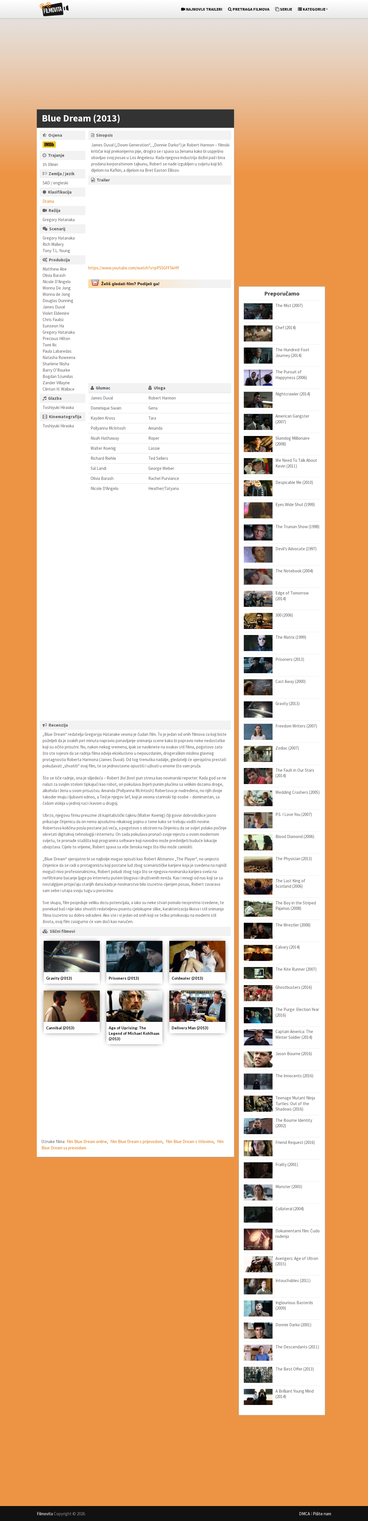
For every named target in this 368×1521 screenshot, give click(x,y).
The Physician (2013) (293, 858)
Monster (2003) (288, 1186)
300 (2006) (284, 615)
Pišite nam (322, 1513)
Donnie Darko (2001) (293, 1324)
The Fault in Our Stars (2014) (294, 773)
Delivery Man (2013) (190, 1028)
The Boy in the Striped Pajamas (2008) (295, 905)
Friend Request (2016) (295, 1142)
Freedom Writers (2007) (296, 726)
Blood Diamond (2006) (294, 836)
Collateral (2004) (289, 1208)
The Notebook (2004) (294, 571)
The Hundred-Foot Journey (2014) (292, 352)
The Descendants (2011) (297, 1347)
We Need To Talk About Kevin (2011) (296, 463)
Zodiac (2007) (287, 748)
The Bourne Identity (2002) (293, 1123)
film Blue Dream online (87, 1141)
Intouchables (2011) (292, 1280)
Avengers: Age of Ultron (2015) (296, 1261)
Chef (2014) (285, 327)
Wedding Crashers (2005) (297, 792)
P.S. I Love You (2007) (293, 814)
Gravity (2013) (59, 978)
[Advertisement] (181, 65)
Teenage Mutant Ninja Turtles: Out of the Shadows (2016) (295, 1103)
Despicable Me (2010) (294, 482)
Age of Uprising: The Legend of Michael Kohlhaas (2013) (134, 1033)
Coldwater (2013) (187, 978)
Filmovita (45, 1513)
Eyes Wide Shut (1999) (295, 504)
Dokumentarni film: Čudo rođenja (297, 1233)
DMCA (304, 1513)
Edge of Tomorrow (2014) (292, 595)
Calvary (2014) (287, 947)
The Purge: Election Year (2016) (297, 1012)
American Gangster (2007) (292, 418)
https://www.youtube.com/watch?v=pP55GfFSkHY (133, 268)
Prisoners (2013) (124, 978)
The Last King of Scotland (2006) (290, 883)
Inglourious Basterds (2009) (294, 1305)
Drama (48, 201)
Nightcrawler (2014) (292, 394)
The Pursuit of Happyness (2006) (291, 374)
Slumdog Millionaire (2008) (292, 441)
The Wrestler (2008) (292, 925)
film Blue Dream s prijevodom (136, 1141)
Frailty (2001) (286, 1164)
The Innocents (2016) (294, 1075)
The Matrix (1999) (290, 637)
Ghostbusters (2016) (293, 987)
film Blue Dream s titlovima (190, 1141)
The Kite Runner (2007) (296, 969)
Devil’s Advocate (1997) (296, 548)
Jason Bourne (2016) (293, 1053)
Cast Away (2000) (290, 681)
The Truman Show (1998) (297, 526)
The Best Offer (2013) (294, 1369)
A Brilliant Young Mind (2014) (294, 1394)
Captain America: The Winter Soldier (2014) (294, 1034)
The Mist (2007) (289, 305)
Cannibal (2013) (60, 1028)
